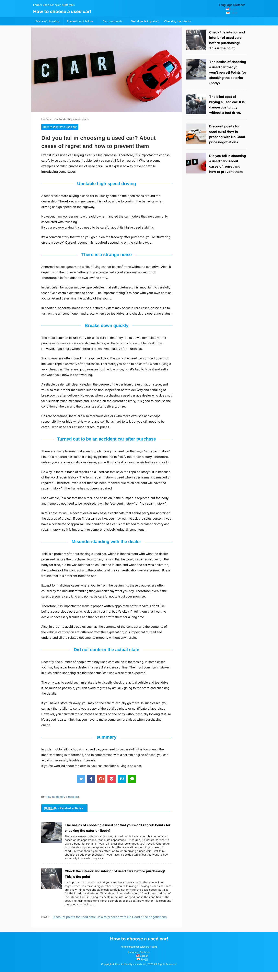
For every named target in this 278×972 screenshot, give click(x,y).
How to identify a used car (62, 796)
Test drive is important (145, 21)
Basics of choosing (47, 21)
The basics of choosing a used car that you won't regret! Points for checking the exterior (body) (227, 72)
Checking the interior (177, 21)
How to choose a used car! (62, 11)
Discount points (113, 21)
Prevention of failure (80, 21)
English (234, 9)
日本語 (234, 12)
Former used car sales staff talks (139, 946)
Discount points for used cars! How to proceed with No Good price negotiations (110, 917)
